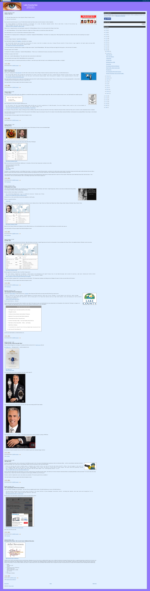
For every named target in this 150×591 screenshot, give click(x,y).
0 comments (17, 65)
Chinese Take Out (8, 14)
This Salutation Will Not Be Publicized (13, 292)
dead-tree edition (12, 293)
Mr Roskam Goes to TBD (10, 187)
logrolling (26, 293)
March (107, 89)
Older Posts (95, 583)
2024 (106, 32)
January (107, 93)
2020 (106, 40)
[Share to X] (7, 63)
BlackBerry (19, 41)
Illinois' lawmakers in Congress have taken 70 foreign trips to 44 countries (18, 276)
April (107, 87)
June (107, 83)
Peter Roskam (9, 181)
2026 (106, 28)
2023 (106, 34)
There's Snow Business (10, 71)
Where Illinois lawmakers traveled (11, 161)
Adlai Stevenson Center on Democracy (12, 558)
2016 (106, 47)
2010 (106, 103)
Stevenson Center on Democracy (11, 579)
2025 (106, 30)
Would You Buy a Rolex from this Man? (13, 343)
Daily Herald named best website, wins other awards (14, 493)
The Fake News (8, 461)
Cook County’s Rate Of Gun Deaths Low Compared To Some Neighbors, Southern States (21, 107)
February (108, 91)
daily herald (8, 535)
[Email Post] (20, 65)
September (108, 77)
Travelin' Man (8, 201)
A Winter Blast (8, 93)
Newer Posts (7, 583)
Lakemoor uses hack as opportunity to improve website (15, 26)
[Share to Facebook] (8, 63)
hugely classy (38, 345)
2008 (106, 107)
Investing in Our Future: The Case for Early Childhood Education (19, 541)
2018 (106, 44)
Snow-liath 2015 (18, 72)
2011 (106, 101)
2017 (106, 46)
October (107, 76)
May (107, 85)
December (108, 51)
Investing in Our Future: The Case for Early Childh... (115, 73)
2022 (106, 36)
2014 (106, 95)
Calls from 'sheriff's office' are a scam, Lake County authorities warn (17, 469)
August (107, 79)
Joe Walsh (8, 456)
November (108, 53)
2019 (106, 42)
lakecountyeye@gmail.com (120, 15)
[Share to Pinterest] (9, 63)
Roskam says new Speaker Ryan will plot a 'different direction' (16, 195)
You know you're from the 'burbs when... (12, 299)
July (107, 81)
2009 (106, 105)
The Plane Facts (8, 125)
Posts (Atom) (11, 586)
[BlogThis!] (6, 63)
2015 (106, 49)
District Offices (8, 169)
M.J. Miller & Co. (8, 347)
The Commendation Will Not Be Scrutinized (14, 487)
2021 (106, 38)
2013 (106, 97)
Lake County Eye (30, 5)
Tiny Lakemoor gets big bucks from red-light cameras (15, 45)
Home (51, 583)
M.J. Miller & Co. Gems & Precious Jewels (10, 370)
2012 (106, 99)
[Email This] (5, 63)
